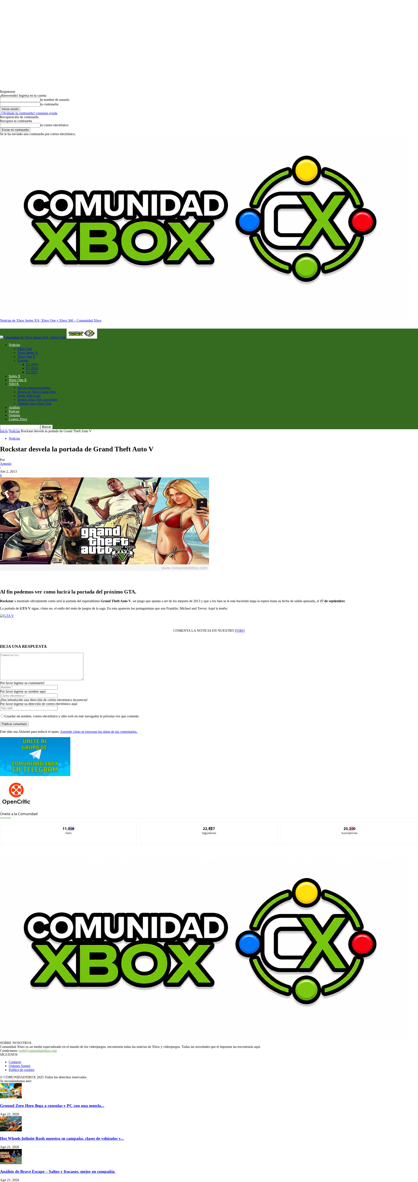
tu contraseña (49, 104)
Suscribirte (349, 826)
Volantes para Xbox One (34, 403)
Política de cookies (21, 1070)
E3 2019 (32, 364)
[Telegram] (86, 576)
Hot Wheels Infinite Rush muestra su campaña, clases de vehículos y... (62, 1138)
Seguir (209, 826)
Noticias (14, 345)
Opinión (14, 415)
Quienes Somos (19, 1066)
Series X (14, 376)
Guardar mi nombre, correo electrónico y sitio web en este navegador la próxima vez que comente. (71, 716)
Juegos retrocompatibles (33, 388)
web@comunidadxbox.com (38, 1050)
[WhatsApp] (71, 576)
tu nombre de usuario (54, 99)
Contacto (15, 1062)
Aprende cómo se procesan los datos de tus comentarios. (98, 731)
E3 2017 (32, 372)
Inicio (4, 431)
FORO (240, 630)
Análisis (14, 407)
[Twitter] (55, 576)
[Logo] (33, 337)
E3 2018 (32, 368)
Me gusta (69, 826)
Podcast (14, 411)
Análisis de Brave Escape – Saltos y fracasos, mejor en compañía (58, 1171)
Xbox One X (26, 356)
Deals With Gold (28, 395)
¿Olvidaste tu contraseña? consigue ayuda (28, 113)
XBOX (14, 384)
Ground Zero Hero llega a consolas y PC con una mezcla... (52, 1105)
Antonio (5, 463)
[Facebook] (39, 576)
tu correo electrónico (54, 125)
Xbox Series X (27, 352)
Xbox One (24, 349)
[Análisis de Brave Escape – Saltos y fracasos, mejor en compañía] (11, 1163)
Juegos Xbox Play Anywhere (37, 399)
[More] (102, 576)
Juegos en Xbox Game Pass (36, 392)
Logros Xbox (18, 419)
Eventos (23, 360)
